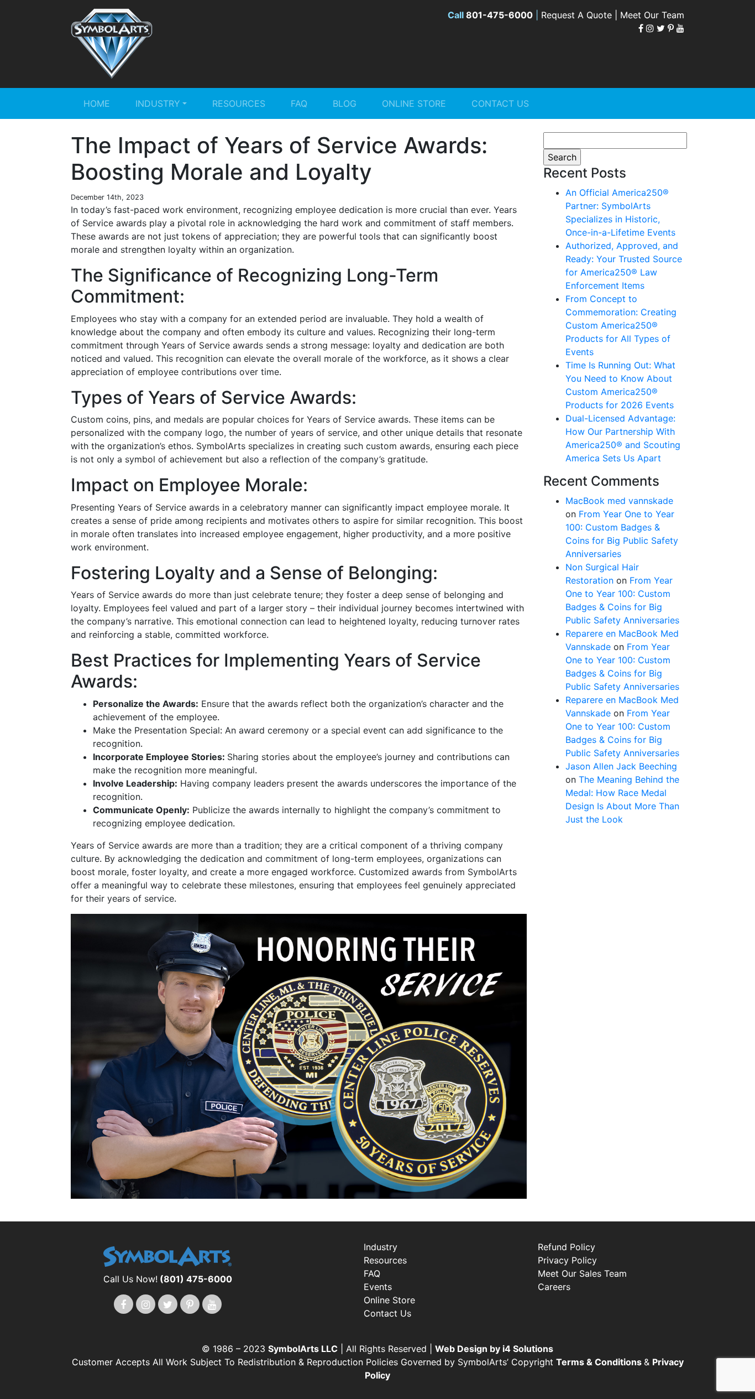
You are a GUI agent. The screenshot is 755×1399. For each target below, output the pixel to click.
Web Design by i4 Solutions (494, 1348)
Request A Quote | (580, 14)
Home (96, 103)
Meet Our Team (652, 14)
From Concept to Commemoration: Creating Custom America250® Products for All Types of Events (621, 325)
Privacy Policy (567, 1260)
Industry (157, 103)
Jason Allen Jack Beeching (621, 766)
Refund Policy (566, 1246)
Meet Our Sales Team (582, 1273)
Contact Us (500, 103)
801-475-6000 (499, 14)
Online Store (414, 103)
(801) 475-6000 (196, 1278)
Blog (344, 103)
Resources (238, 103)
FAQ (299, 103)
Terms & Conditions (600, 1361)
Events (378, 1286)
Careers (554, 1286)
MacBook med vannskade (619, 500)
